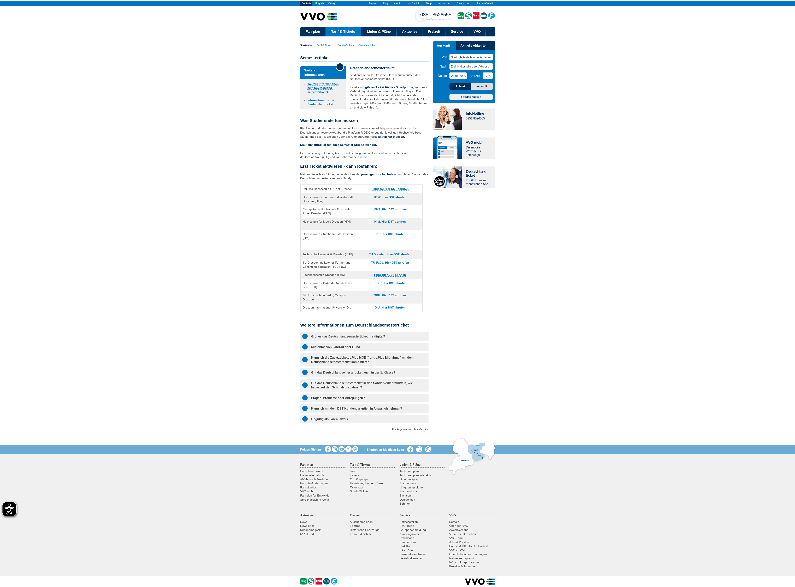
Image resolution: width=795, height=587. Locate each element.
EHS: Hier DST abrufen (390, 209)
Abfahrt (460, 86)
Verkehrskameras (411, 558)
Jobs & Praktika (459, 542)
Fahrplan (313, 32)
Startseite (306, 45)
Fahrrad (355, 525)
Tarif (352, 471)
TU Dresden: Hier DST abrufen (390, 254)
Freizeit (434, 32)
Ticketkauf (356, 487)
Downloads (407, 538)
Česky (331, 3)
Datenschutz (464, 3)
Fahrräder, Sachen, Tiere (366, 483)
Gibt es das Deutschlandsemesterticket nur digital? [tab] (348, 336)
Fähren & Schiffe (361, 534)
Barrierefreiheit (485, 3)
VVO (477, 32)
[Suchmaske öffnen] (490, 31)
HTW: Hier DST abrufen (390, 197)
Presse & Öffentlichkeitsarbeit (468, 546)
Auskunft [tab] (443, 45)
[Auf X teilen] (420, 449)
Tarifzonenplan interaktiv (415, 475)
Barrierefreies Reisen (413, 554)
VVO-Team (456, 538)
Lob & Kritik (413, 3)
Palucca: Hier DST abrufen (390, 188)
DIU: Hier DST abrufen (390, 307)
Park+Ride (406, 546)
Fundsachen (408, 542)
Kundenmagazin (311, 530)
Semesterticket (367, 45)
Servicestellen (409, 521)
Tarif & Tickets (343, 32)
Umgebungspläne (411, 487)
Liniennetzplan (409, 479)
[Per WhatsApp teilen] (429, 449)
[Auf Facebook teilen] (411, 449)
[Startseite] (480, 581)
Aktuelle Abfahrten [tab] (473, 45)
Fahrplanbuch (309, 487)
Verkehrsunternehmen (463, 534)
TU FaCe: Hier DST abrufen (390, 262)
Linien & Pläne (379, 32)
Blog (385, 3)
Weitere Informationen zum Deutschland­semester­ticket (323, 88)
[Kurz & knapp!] (348, 449)
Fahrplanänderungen (314, 483)
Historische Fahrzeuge (364, 530)
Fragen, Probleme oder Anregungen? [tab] (338, 398)
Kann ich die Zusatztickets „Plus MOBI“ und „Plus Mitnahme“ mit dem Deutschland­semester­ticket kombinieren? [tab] (362, 360)
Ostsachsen (407, 499)
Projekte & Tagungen (463, 566)
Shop (429, 3)
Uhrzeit (475, 75)
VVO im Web (457, 550)
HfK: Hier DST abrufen (390, 234)
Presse (373, 3)
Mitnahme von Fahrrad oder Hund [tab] (335, 347)
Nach (443, 66)
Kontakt (454, 521)
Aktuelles (409, 32)
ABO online (407, 525)
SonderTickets (346, 45)
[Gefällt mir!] (328, 449)
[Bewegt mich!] (341, 449)
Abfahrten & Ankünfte (314, 479)
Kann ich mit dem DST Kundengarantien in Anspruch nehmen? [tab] (356, 408)
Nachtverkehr (408, 491)
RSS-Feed (307, 534)
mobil (397, 3)
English (319, 3)
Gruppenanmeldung (413, 530)
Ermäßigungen (359, 479)
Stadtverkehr (408, 483)
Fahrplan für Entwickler (315, 495)
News (303, 521)
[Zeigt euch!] (335, 449)
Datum (442, 75)
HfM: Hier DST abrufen (390, 221)
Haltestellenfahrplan (313, 475)
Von (444, 57)
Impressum (444, 3)
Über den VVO (458, 525)
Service (457, 32)
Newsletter (307, 525)
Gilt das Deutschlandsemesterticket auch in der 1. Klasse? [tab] (353, 372)
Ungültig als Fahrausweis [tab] (329, 419)
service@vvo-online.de (435, 16)
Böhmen (405, 503)
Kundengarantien (411, 534)
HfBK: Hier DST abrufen (390, 283)
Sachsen (405, 495)
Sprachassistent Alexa (314, 499)
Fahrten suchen (471, 97)
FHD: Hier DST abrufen (390, 274)
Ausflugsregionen (361, 521)
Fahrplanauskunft (311, 471)
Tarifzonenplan (409, 471)
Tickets (354, 475)
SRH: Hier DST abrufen (390, 295)
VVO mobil (307, 491)
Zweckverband (459, 530)
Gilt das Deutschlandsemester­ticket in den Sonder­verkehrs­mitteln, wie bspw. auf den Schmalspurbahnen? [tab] (362, 385)
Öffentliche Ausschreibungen (468, 554)
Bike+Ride (406, 550)
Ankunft (482, 86)
